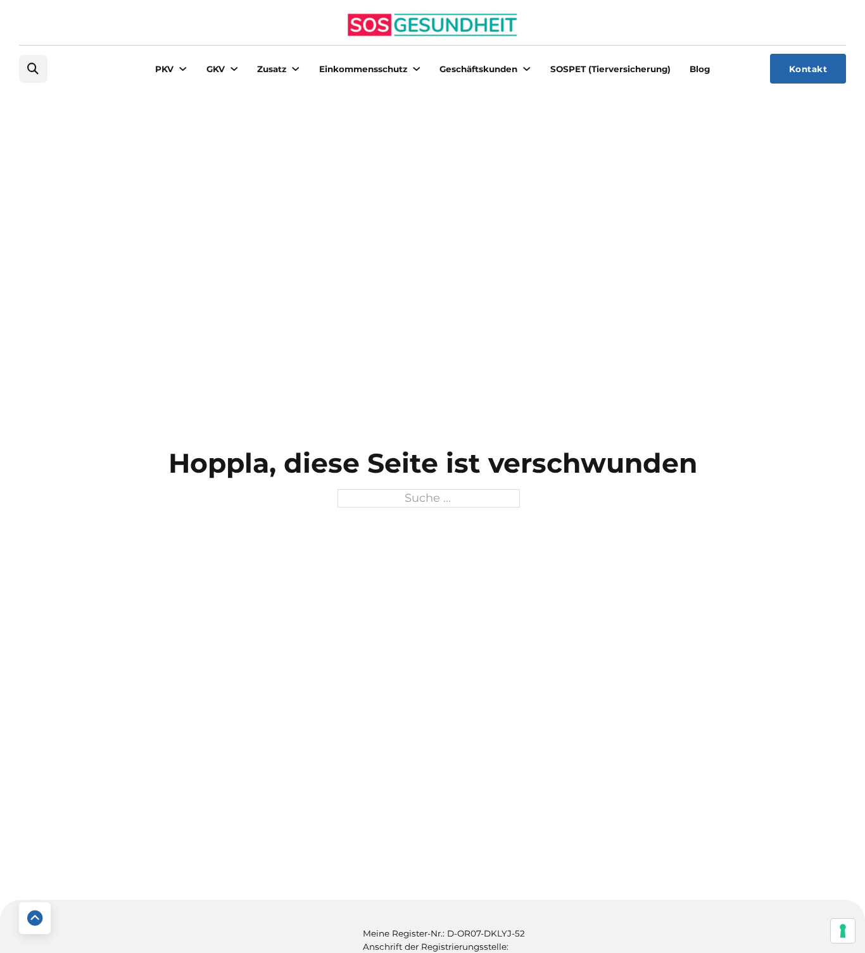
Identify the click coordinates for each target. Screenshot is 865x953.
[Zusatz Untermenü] (295, 69)
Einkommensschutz (363, 69)
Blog (700, 69)
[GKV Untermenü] (234, 69)
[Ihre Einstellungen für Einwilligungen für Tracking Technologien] (843, 931)
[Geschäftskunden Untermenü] (526, 69)
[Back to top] (35, 918)
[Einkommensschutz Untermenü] (416, 69)
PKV (164, 69)
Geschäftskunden (478, 69)
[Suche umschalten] (33, 69)
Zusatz (271, 69)
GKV (215, 69)
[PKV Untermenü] (183, 69)
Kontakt (808, 69)
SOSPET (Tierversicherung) (610, 69)
